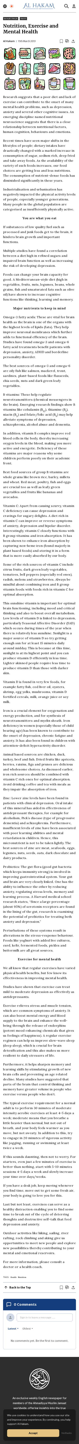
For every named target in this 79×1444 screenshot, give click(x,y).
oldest (26, 1328)
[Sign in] (74, 6)
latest (12, 1328)
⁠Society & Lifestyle (10, 19)
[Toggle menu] (5, 6)
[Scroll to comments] (67, 41)
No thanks (67, 1433)
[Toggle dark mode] (11, 6)
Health (23, 19)
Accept (33, 1433)
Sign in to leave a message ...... (37, 1317)
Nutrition (22, 1277)
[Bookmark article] (61, 41)
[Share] (73, 41)
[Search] (66, 6)
